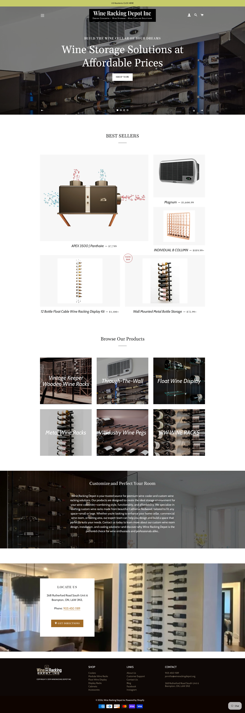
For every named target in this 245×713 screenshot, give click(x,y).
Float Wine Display (97, 679)
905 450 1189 (71, 608)
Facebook (131, 686)
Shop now (122, 77)
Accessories (94, 689)
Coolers (92, 672)
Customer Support (136, 676)
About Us (131, 672)
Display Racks (95, 683)
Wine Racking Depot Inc (114, 700)
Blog (129, 683)
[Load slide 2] (120, 110)
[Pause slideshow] (194, 110)
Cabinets (92, 686)
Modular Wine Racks (98, 676)
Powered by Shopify (135, 700)
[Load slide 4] (127, 110)
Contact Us (132, 679)
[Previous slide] (42, 110)
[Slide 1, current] (117, 110)
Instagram (132, 689)
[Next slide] (202, 110)
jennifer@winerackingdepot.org (180, 676)
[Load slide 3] (124, 110)
